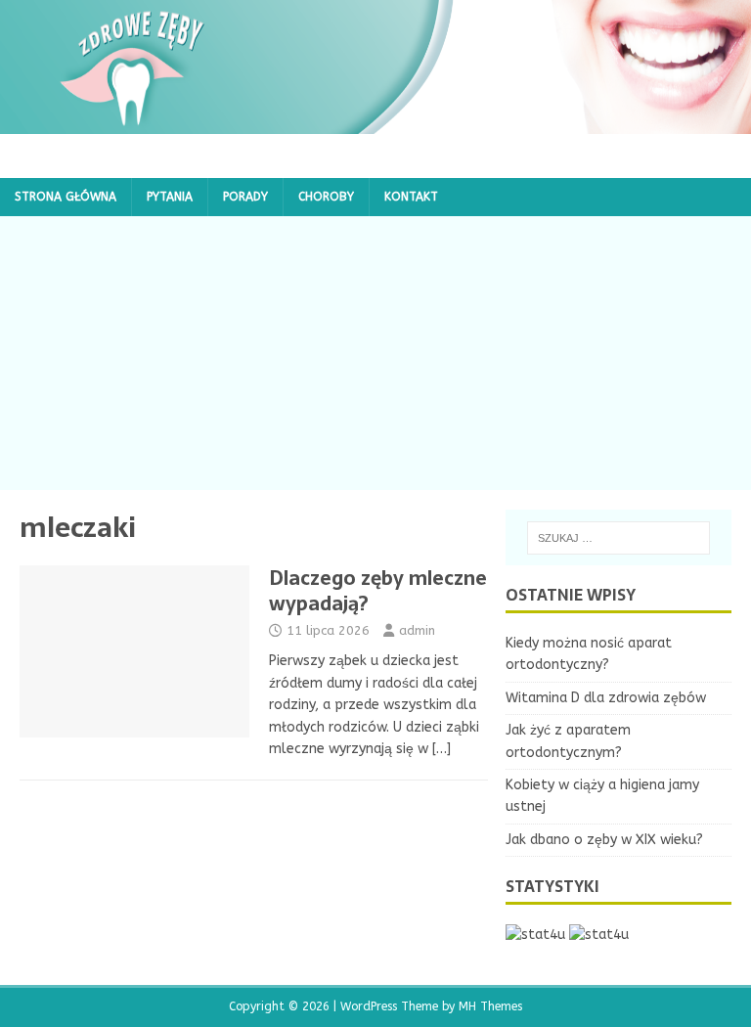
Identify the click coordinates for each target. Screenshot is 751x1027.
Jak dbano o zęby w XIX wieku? (604, 839)
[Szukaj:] (618, 538)
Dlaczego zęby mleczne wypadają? (378, 590)
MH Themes (490, 1006)
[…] (441, 748)
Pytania (170, 196)
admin (417, 630)
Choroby (326, 196)
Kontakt (411, 196)
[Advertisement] (375, 353)
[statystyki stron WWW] (535, 934)
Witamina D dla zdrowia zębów (606, 698)
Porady (245, 196)
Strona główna (65, 196)
